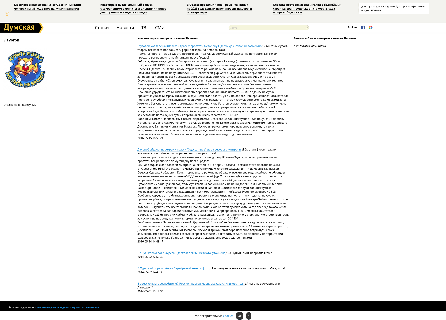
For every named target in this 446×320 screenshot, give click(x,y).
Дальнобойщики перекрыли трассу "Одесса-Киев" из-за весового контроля (189, 149)
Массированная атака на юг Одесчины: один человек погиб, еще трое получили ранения (47, 6)
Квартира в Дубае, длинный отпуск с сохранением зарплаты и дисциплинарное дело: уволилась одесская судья (133, 8)
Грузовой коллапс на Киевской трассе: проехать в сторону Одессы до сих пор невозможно (199, 46)
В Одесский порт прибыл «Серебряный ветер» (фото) (173, 268)
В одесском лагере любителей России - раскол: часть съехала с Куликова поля (191, 284)
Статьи (102, 27)
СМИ (160, 27)
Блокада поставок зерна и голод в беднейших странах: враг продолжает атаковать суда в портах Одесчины (307, 8)
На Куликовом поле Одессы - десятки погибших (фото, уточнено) (181, 253)
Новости (125, 27)
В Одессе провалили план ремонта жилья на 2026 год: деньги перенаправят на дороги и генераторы (219, 8)
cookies (228, 316)
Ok (240, 316)
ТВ (143, 27)
